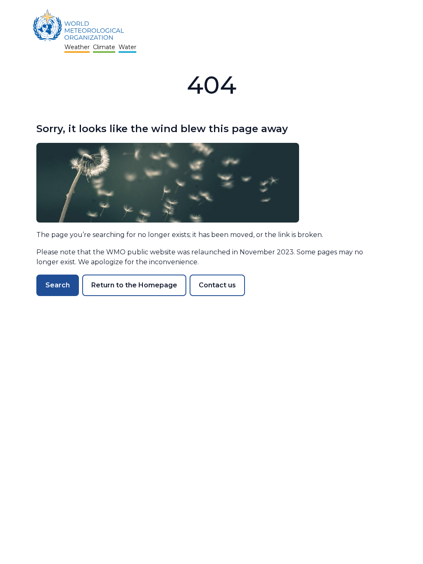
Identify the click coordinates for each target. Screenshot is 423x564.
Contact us (217, 285)
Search (57, 285)
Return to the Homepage (134, 285)
